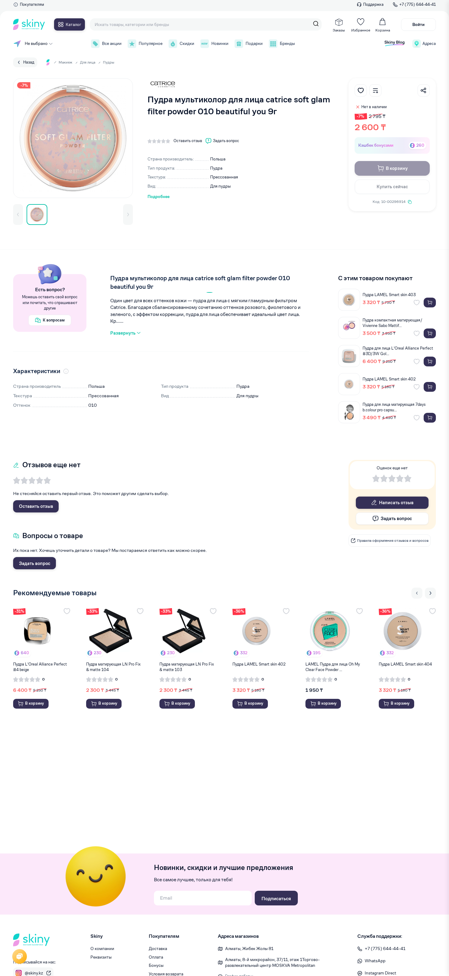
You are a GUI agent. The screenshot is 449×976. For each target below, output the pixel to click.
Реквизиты (100, 957)
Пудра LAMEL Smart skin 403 (389, 294)
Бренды (287, 43)
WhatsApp (375, 960)
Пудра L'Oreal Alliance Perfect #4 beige (40, 667)
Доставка (158, 948)
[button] (18, 214)
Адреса (429, 43)
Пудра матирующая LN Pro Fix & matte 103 (186, 667)
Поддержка (373, 4)
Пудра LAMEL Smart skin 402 (389, 379)
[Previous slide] (416, 593)
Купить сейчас (392, 186)
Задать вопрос (34, 563)
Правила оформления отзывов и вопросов (393, 540)
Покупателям (32, 4)
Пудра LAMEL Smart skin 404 (405, 664)
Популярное (150, 43)
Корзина (382, 30)
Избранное (360, 30)
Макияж (65, 62)
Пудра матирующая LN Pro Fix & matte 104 (113, 667)
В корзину (397, 168)
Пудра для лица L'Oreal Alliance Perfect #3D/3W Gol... (398, 351)
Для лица (87, 62)
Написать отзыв (396, 502)
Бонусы (156, 965)
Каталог (73, 24)
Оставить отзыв (36, 506)
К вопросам (54, 320)
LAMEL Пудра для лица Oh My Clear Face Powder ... (332, 667)
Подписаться (276, 898)
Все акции (112, 43)
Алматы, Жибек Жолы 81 (249, 948)
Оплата (156, 957)
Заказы (339, 30)
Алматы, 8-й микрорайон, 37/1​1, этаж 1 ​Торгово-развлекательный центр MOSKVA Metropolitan (272, 962)
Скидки (187, 43)
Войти (418, 24)
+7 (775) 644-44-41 (417, 4)
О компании (102, 948)
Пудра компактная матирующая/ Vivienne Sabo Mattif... (392, 322)
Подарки (254, 43)
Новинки (219, 43)
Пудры (108, 62)
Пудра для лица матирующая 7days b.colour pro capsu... (394, 407)
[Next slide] (430, 593)
